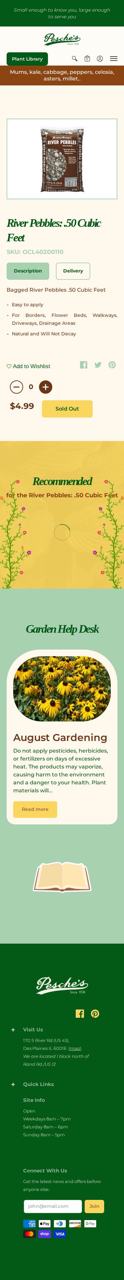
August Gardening (60, 737)
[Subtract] (16, 387)
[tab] (28, 271)
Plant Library (27, 59)
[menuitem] (74, 58)
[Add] (45, 387)
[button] (74, 58)
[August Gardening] (62, 690)
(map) (74, 1048)
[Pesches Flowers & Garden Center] (62, 39)
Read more (35, 809)
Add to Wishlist (31, 366)
